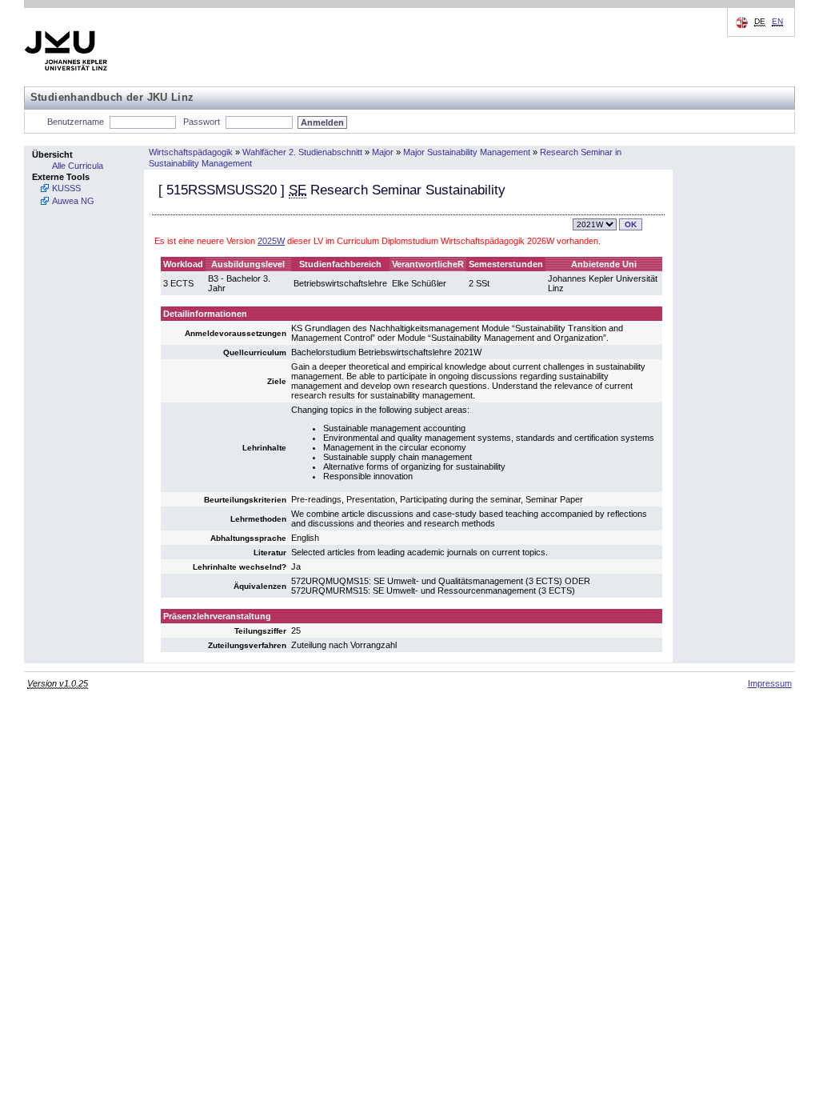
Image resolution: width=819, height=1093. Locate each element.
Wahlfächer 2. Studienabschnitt (302, 152)
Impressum (770, 683)
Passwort (201, 121)
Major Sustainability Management (466, 152)
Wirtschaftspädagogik (191, 152)
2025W (271, 241)
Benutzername (75, 121)
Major (383, 152)
